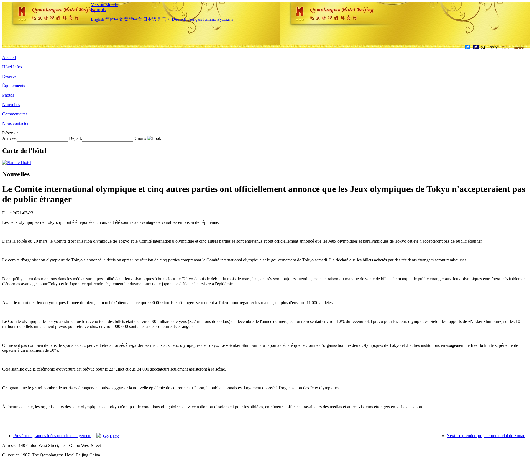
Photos (8, 95)
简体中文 (114, 19)
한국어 (164, 19)
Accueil (9, 57)
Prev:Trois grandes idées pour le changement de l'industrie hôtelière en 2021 (54, 435)
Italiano (209, 19)
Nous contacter (15, 123)
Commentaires (14, 114)
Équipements (13, 85)
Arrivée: (9, 138)
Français (98, 9)
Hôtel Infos (12, 67)
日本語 (149, 19)
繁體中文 (133, 19)
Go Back (110, 436)
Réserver (10, 76)
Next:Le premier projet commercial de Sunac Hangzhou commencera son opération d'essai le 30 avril (488, 435)
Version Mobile (104, 4)
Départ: (75, 138)
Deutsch (179, 19)
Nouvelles (11, 104)
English (97, 19)
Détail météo (513, 47)
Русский (225, 19)
